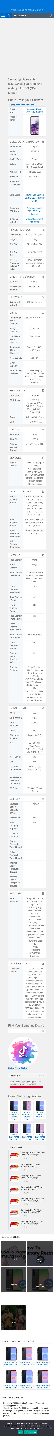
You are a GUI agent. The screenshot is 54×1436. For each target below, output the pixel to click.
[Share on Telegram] (24, 105)
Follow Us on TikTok (18, 1068)
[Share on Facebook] (12, 105)
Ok (20, 1432)
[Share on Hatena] (32, 105)
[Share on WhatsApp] (22, 105)
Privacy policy (30, 1432)
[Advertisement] (27, 47)
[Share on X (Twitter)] (9, 105)
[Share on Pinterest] (14, 105)
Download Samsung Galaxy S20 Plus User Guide (34, 198)
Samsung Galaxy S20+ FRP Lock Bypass (34, 211)
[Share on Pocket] (29, 105)
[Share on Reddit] (19, 105)
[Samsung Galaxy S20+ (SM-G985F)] (35, 125)
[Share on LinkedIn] (27, 105)
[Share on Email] (17, 105)
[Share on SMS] (34, 105)
